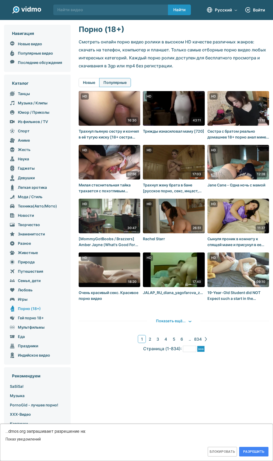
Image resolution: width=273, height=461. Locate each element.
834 (198, 339)
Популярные (115, 82)
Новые (89, 82)
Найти (179, 9)
